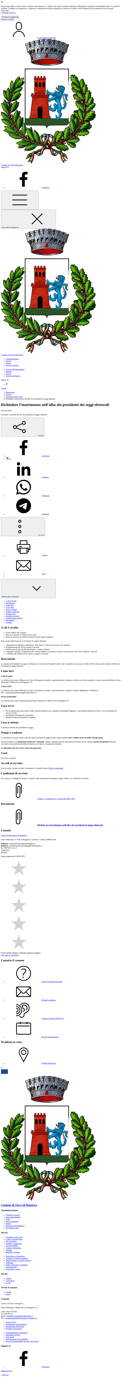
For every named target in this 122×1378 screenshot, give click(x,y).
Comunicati (10, 1281)
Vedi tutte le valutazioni (10, 955)
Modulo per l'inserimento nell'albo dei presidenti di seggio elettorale (70, 825)
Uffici (8, 1219)
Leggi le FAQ (11, 1322)
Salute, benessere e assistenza (17, 1265)
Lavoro (8, 374)
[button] (12, 359)
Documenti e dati (12, 1228)
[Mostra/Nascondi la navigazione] (20, 200)
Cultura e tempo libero (14, 1239)
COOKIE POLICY (8, 13)
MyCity (6, 1375)
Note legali (10, 1337)
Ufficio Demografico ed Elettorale (14, 835)
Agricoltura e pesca (13, 1269)
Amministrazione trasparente (16, 1333)
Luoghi (8, 1292)
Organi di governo (13, 1215)
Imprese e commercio (14, 1244)
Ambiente (9, 1263)
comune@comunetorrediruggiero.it (19, 1316)
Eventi (8, 1294)
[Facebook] (7, 384)
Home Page (10, 392)
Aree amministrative (13, 1217)
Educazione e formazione (15, 1256)
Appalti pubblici (12, 1246)
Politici (8, 1224)
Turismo (9, 1250)
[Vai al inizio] (2, 1068)
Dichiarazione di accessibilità (17, 1339)
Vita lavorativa (11, 1241)
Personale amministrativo (15, 1226)
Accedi (3, 388)
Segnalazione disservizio (15, 1326)
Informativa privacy (13, 1335)
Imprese (9, 372)
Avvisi (8, 1283)
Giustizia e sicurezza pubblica (17, 1258)
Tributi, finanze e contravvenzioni (18, 1261)
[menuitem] (27, 456)
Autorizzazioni (11, 1267)
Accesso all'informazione (15, 369)
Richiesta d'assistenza (14, 1329)
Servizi (8, 395)
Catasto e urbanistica (13, 1248)
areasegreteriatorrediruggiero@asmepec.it (21, 1318)
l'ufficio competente (55, 768)
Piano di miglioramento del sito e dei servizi (22, 1341)
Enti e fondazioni (12, 1221)
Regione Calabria (7, 19)
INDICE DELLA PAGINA (10, 597)
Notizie (8, 1278)
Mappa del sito (6, 1371)
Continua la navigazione (10, 17)
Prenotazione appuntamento (16, 1324)
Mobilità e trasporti (13, 1252)
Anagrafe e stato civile (14, 397)
